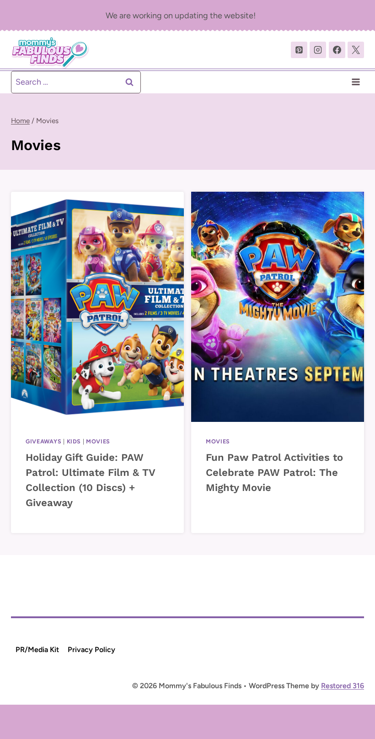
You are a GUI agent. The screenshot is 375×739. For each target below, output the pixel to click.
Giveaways (44, 441)
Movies (98, 441)
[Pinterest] (299, 50)
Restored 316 (342, 685)
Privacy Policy (91, 649)
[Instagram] (318, 50)
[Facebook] (337, 50)
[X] (356, 50)
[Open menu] (355, 82)
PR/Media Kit (37, 649)
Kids (74, 441)
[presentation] (97, 307)
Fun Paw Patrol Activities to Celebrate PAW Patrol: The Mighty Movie (274, 472)
